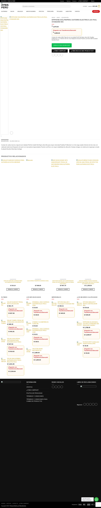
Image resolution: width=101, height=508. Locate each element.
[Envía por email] (59, 55)
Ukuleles (20, 11)
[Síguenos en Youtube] (96, 404)
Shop (58, 17)
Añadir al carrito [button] (13, 289)
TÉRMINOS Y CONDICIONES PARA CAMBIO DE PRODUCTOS (36, 400)
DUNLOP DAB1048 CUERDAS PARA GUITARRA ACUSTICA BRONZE (13, 281)
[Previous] (12, 75)
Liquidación (64, 17)
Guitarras (4, 11)
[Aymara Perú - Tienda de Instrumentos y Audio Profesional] (10, 6)
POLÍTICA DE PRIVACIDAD (34, 393)
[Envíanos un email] (99, 1)
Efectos (41, 11)
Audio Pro (69, 11)
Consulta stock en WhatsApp (61, 45)
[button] (92, 1)
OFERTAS (29, 387)
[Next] (46, 75)
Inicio (53, 17)
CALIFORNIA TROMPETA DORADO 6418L (38, 280)
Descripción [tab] (5, 141)
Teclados (59, 11)
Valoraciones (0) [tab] (14, 141)
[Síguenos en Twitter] (90, 404)
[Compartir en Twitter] (56, 55)
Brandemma (23, 505)
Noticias (68, 1)
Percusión (50, 11)
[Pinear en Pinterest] (61, 55)
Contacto (74, 1)
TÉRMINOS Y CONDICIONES (35, 396)
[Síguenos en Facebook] (96, 1)
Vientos (77, 11)
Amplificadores (31, 11)
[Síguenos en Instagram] (97, 1)
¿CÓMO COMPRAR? (83, 1)
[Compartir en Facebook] (53, 55)
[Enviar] (69, 6)
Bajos (12, 11)
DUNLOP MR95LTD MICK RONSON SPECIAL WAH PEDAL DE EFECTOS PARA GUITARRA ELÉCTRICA (88, 282)
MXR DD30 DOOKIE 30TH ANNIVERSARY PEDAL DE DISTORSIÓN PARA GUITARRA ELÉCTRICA (63, 282)
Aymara (62, 1)
